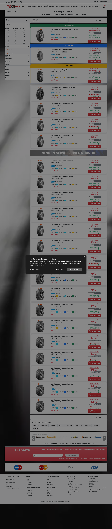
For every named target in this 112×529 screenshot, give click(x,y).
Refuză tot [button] (59, 269)
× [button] (84, 257)
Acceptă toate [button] (74, 269)
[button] (35, 269)
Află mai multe (40, 265)
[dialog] (56, 264)
